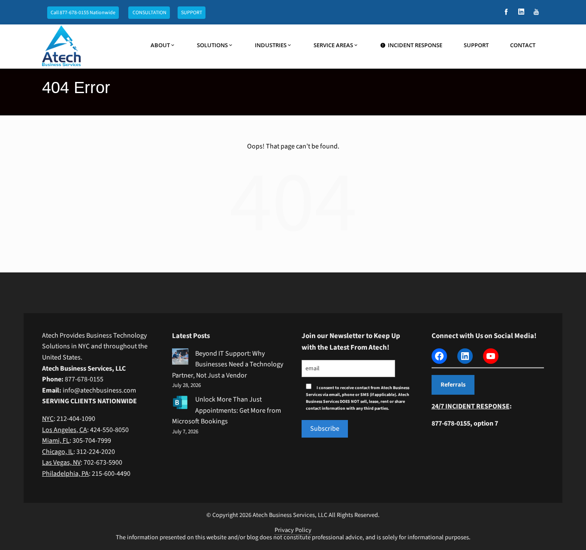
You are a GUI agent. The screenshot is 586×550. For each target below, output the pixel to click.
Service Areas (333, 45)
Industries (271, 45)
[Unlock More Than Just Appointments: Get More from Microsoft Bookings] (180, 402)
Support (476, 45)
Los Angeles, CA (64, 430)
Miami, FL (55, 440)
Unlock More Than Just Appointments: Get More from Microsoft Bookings (226, 410)
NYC (48, 418)
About (160, 45)
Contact (522, 45)
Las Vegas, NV (61, 462)
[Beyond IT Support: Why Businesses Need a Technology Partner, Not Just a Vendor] (180, 356)
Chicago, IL (57, 451)
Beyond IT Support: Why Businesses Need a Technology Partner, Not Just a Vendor (227, 364)
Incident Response (415, 45)
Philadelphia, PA (65, 473)
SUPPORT (191, 12)
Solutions (212, 45)
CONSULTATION (149, 12)
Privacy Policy (293, 530)
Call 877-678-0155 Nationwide (83, 12)
